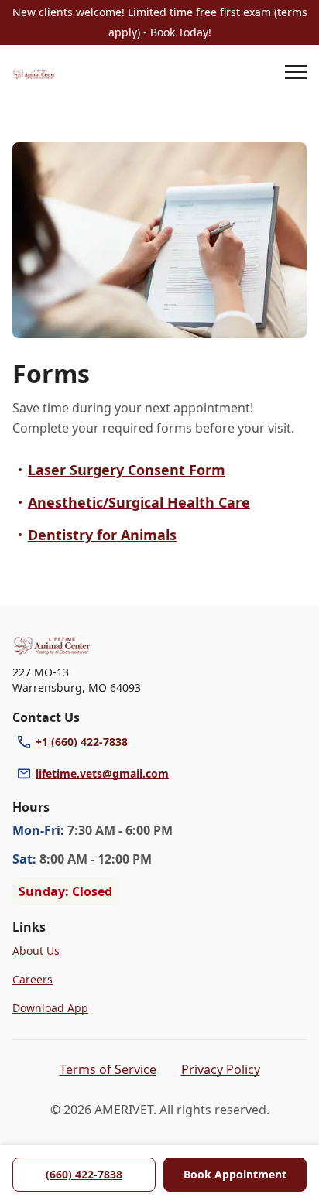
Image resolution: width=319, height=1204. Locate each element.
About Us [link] (36, 950)
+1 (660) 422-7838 (82, 741)
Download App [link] (50, 1007)
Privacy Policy (220, 1069)
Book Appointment (235, 1174)
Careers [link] (32, 979)
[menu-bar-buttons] (296, 74)
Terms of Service (108, 1069)
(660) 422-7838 (84, 1174)
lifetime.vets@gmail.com (102, 773)
